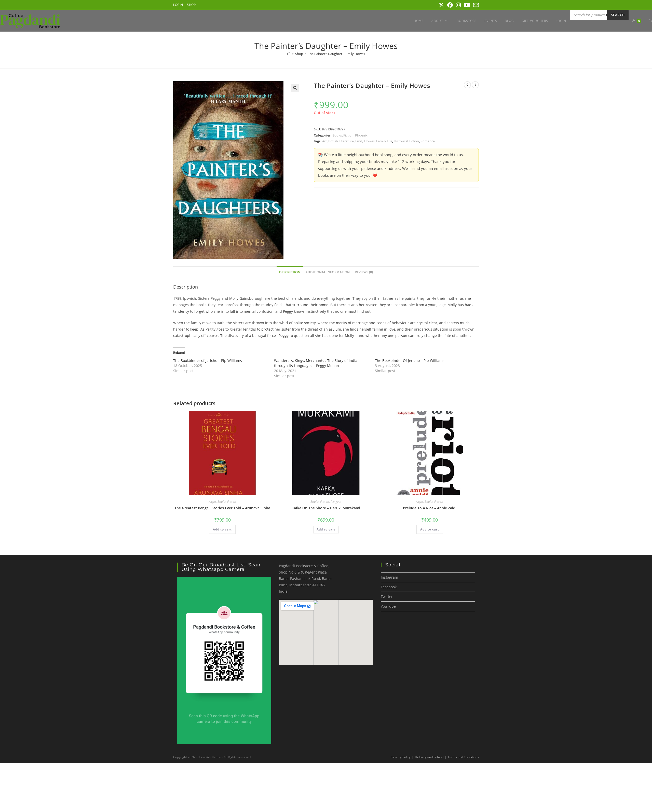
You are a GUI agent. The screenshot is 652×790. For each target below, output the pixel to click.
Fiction (348, 135)
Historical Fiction (406, 141)
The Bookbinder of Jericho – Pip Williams (207, 360)
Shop (191, 5)
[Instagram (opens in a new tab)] (458, 5)
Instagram (389, 577)
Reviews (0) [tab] (364, 272)
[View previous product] (467, 84)
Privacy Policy (401, 757)
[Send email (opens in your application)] (475, 5)
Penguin (336, 501)
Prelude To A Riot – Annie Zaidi (429, 508)
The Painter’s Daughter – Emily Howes (336, 53)
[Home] (288, 53)
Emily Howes (365, 141)
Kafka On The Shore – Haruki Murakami (326, 508)
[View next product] (475, 84)
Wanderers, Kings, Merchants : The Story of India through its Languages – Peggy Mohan (315, 363)
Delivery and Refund (429, 757)
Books (337, 135)
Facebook (389, 586)
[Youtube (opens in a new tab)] (467, 5)
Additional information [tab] (327, 272)
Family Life (384, 141)
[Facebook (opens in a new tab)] (450, 5)
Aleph (212, 501)
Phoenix (361, 135)
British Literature (341, 141)
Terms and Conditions (463, 757)
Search (618, 15)
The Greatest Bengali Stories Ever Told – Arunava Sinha (222, 508)
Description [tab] (289, 272)
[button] (295, 88)
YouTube (388, 606)
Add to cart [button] (222, 529)
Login (178, 5)
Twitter (387, 596)
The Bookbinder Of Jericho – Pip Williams (409, 360)
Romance (427, 141)
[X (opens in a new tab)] (441, 5)
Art (324, 141)
